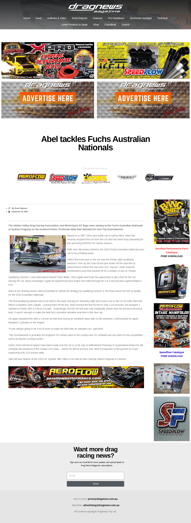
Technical (162, 18)
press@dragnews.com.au (102, 499)
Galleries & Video (56, 18)
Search (125, 24)
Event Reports (79, 18)
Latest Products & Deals (74, 24)
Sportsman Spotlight (141, 18)
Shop (96, 24)
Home (26, 18)
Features (97, 18)
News (39, 18)
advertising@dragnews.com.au (101, 505)
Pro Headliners (116, 18)
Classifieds (110, 24)
